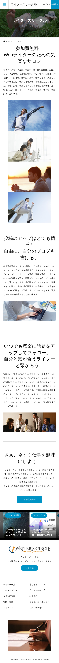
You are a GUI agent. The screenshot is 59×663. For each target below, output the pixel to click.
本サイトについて (38, 585)
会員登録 (54, 4)
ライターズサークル (24, 4)
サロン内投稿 (9, 596)
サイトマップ (9, 608)
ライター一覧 (9, 585)
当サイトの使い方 (38, 590)
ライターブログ (10, 590)
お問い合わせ (36, 608)
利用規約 (34, 596)
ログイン (46, 4)
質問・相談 (8, 602)
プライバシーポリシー (40, 602)
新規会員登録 (29, 499)
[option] (16, 525)
